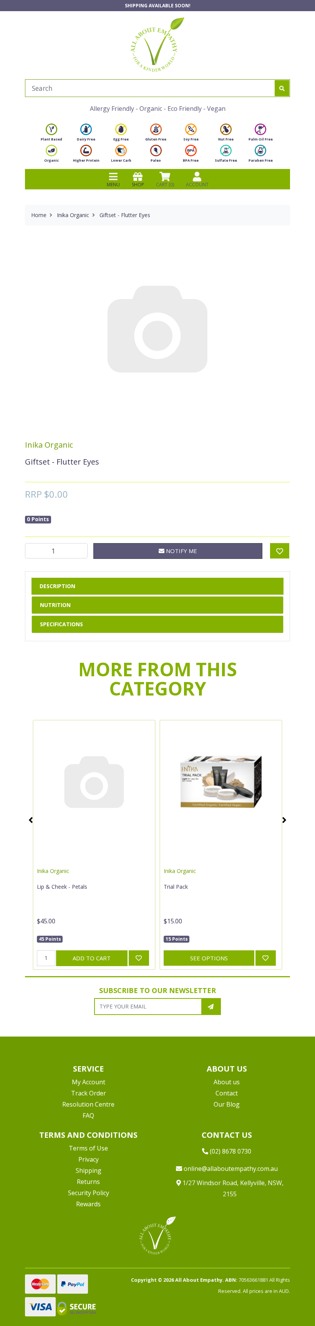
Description (57, 586)
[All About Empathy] (157, 44)
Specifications (61, 624)
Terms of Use (88, 1148)
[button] (290, 1301)
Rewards (88, 1204)
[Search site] (282, 88)
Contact (227, 1093)
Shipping (88, 1170)
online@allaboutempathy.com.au (230, 1168)
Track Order (88, 1093)
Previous (30, 820)
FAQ (88, 1115)
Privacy (88, 1159)
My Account (88, 1082)
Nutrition (55, 605)
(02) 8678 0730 (229, 1151)
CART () (165, 184)
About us (227, 1082)
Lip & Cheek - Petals (62, 886)
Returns (88, 1181)
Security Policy (88, 1193)
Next (284, 820)
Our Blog (227, 1104)
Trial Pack (176, 886)
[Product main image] (157, 328)
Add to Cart (92, 958)
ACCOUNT (197, 184)
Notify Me (180, 551)
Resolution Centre (88, 1104)
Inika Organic (49, 445)
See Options (209, 958)
